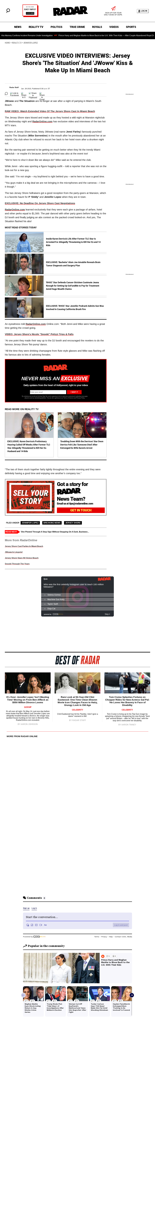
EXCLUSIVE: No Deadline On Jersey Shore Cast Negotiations (40, 203)
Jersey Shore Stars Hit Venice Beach (22, 558)
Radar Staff (14, 87)
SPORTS (131, 26)
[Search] (8, 12)
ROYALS (97, 26)
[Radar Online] (70, 11)
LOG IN (144, 11)
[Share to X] (23, 93)
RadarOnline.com (42, 121)
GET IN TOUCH (80, 510)
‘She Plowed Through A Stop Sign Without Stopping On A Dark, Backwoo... (55, 532)
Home (7, 43)
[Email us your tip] (30, 16)
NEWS (17, 26)
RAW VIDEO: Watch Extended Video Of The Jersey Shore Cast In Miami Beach (50, 111)
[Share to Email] (42, 93)
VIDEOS (114, 26)
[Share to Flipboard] (33, 93)
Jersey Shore (73, 523)
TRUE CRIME (77, 26)
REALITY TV (36, 26)
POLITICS (56, 26)
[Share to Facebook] (14, 93)
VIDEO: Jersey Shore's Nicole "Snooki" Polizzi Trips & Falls (39, 334)
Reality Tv (17, 43)
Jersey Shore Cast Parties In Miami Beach (24, 546)
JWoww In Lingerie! (14, 552)
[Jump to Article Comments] (6, 93)
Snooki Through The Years (17, 564)
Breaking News (51, 523)
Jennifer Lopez (30, 43)
